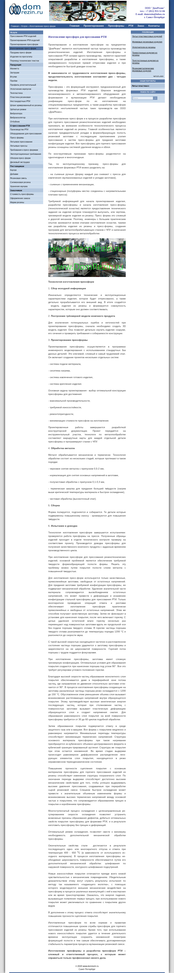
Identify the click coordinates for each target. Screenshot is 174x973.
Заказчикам (16, 190)
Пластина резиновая (20, 96)
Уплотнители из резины (143, 47)
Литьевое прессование (21, 141)
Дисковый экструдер (20, 162)
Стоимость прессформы (22, 194)
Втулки (13, 76)
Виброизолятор (17, 117)
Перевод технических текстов (24, 60)
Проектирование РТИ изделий (25, 40)
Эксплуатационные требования (25, 153)
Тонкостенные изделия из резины (144, 53)
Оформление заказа (20, 198)
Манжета (14, 68)
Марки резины (17, 202)
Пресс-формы (17, 137)
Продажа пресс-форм (20, 52)
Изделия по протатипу (21, 56)
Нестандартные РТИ (20, 101)
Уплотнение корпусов (20, 88)
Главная (15, 26)
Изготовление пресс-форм (23, 48)
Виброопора (16, 113)
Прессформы (116, 25)
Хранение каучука (19, 186)
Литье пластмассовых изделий (147, 36)
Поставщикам (17, 166)
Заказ (140, 25)
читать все (158, 76)
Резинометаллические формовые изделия (143, 69)
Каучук (13, 169)
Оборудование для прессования (26, 133)
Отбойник (15, 121)
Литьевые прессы (18, 145)
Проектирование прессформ (24, 44)
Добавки (14, 173)
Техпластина (16, 92)
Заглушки (14, 72)
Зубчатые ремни (18, 109)
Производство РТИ (19, 129)
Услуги (24, 26)
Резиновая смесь (18, 178)
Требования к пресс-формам (24, 149)
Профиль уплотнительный (23, 84)
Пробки (13, 80)
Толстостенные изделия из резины (145, 61)
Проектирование (94, 25)
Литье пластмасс (140, 85)
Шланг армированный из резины (26, 105)
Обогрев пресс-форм (20, 157)
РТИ (130, 25)
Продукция (15, 64)
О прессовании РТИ (20, 125)
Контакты (154, 25)
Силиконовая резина (20, 182)
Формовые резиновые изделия (147, 41)
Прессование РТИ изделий (23, 36)
